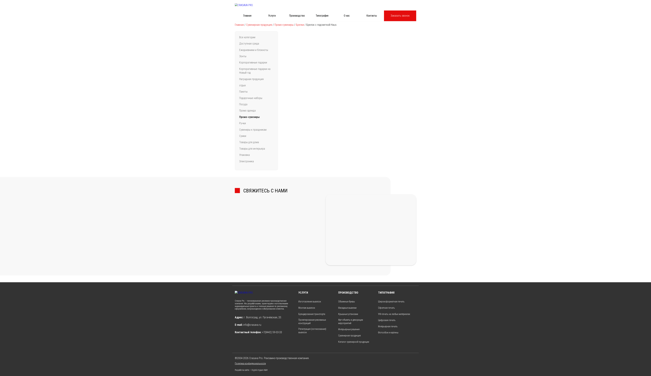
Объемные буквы (346, 301)
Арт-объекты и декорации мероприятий (350, 321)
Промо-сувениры (283, 24)
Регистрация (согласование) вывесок (312, 331)
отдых (242, 85)
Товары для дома (249, 142)
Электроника (246, 161)
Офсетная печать (386, 307)
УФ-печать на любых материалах (394, 314)
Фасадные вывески (347, 307)
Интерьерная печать (388, 326)
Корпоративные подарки (253, 62)
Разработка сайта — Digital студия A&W (251, 370)
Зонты (242, 56)
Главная (247, 15)
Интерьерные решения (349, 329)
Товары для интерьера (252, 148)
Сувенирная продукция (259, 24)
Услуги (272, 15)
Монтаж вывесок (306, 307)
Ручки (242, 123)
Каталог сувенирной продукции (353, 341)
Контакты (371, 15)
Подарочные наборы (250, 98)
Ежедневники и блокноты (253, 50)
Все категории (247, 37)
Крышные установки (348, 314)
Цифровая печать (387, 320)
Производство (297, 15)
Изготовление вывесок (309, 301)
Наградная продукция (251, 79)
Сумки (242, 136)
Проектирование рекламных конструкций (312, 321)
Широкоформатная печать (391, 301)
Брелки (300, 24)
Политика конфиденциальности (250, 363)
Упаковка (244, 155)
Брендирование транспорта (311, 314)
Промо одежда (247, 110)
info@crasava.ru (252, 324)
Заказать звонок (400, 15)
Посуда (243, 104)
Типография (322, 15)
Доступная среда (249, 43)
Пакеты (243, 91)
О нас (347, 15)
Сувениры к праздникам (253, 129)
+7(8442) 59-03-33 (272, 332)
